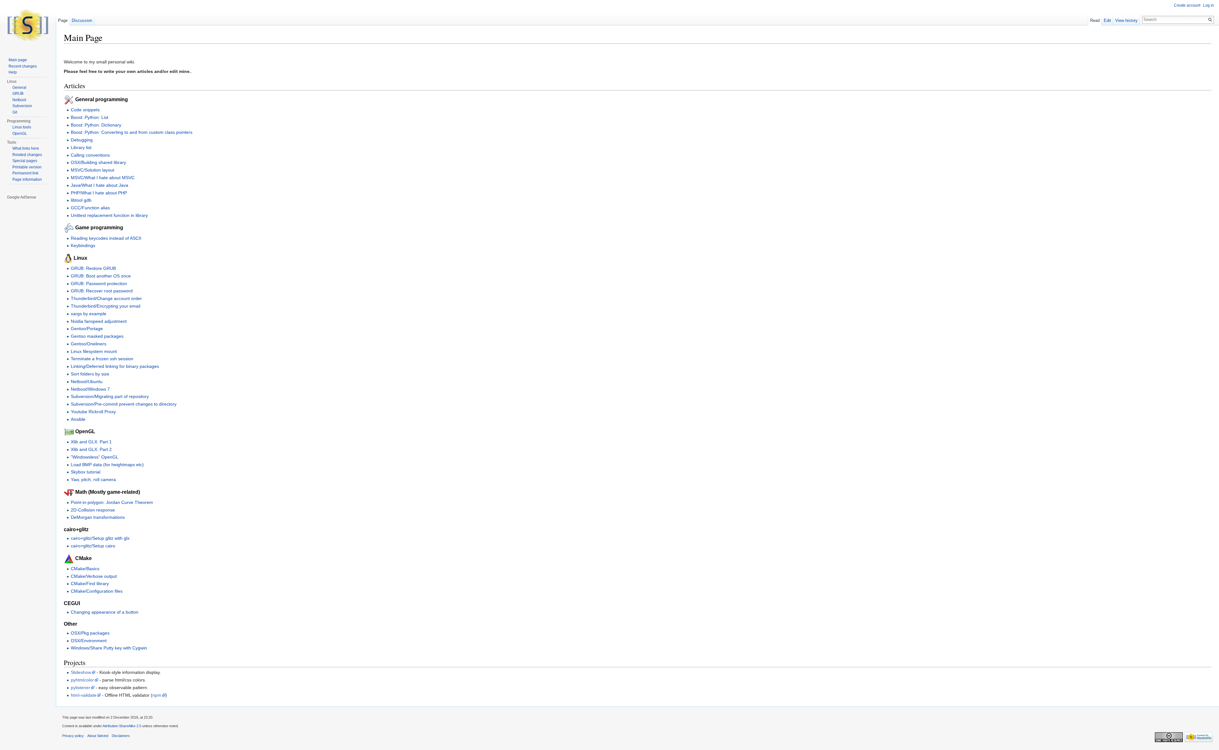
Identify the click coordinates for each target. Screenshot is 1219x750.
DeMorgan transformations (98, 517)
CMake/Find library (90, 583)
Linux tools (21, 127)
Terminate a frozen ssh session (102, 358)
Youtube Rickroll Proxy (93, 411)
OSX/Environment (89, 640)
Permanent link (25, 173)
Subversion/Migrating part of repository (110, 396)
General (19, 87)
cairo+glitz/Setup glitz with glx (100, 538)
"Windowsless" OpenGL (94, 457)
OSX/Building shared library (98, 162)
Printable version (27, 167)
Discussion (82, 20)
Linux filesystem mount (94, 351)
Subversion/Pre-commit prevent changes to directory (124, 404)
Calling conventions (90, 155)
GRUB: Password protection (99, 283)
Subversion (22, 106)
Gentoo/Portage (87, 328)
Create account (1187, 5)
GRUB (17, 93)
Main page (18, 60)
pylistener (80, 687)
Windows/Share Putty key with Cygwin (109, 647)
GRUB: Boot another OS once (101, 275)
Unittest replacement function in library (109, 215)
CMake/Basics (85, 568)
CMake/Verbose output (94, 576)
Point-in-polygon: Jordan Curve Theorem (112, 502)
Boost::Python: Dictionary (96, 124)
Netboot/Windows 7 (90, 389)
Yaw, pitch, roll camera (93, 479)
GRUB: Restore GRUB (93, 268)
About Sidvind (97, 736)
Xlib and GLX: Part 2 (91, 449)
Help (13, 72)
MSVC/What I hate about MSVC (103, 177)
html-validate (84, 695)
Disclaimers (121, 736)
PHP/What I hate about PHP (99, 192)
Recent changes (23, 66)
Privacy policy (73, 736)
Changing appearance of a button (104, 612)
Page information (27, 179)
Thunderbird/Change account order (106, 298)
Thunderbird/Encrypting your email (105, 306)
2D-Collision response (93, 509)
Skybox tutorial (85, 471)
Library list (81, 147)
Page (63, 20)
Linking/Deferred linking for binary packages (115, 366)
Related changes (27, 155)
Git (14, 112)
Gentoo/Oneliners (88, 343)
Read (1095, 20)
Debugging (82, 139)
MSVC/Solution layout (92, 170)
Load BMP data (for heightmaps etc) (107, 464)
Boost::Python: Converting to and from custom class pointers (131, 132)
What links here (25, 148)
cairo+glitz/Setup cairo (93, 545)
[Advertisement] (28, 295)
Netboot (19, 100)
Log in (1208, 5)
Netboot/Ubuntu (87, 381)
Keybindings (83, 245)
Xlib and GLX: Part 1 (91, 441)
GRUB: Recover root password (102, 290)
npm (156, 695)
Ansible (78, 419)
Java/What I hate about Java (99, 185)
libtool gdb (81, 200)
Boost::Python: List (89, 117)
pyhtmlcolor (82, 679)
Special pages (24, 161)
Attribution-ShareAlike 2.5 (122, 726)
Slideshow (81, 672)
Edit (1107, 20)
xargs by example (88, 313)
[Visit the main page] (28, 25)
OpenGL (19, 133)
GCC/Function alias (90, 207)
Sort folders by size (90, 373)
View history (1126, 20)
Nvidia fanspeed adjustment (99, 321)
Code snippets (85, 109)
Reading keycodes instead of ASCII (106, 238)
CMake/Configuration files (97, 591)
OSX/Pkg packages (90, 633)
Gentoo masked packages (97, 336)
